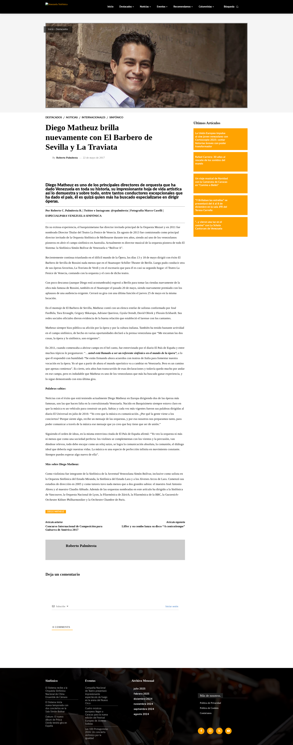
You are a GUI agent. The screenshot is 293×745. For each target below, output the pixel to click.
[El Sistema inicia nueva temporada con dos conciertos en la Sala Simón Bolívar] (73, 705)
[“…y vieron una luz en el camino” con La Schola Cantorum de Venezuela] (238, 227)
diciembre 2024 (143, 698)
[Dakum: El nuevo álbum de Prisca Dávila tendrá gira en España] (73, 719)
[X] (219, 731)
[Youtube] (228, 731)
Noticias (72, 117)
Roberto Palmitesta (67, 157)
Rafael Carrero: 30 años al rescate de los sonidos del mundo (210, 160)
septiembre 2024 (144, 709)
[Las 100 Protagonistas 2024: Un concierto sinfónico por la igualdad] (113, 732)
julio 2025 (139, 688)
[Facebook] (201, 731)
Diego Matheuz (55, 512)
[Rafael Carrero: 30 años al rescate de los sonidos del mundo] (238, 162)
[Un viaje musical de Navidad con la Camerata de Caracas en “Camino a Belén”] (238, 183)
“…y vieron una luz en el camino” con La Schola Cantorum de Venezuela (208, 225)
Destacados (62, 29)
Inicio (51, 29)
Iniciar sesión (171, 606)
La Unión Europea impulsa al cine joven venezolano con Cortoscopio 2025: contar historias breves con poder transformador (211, 140)
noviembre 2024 (143, 703)
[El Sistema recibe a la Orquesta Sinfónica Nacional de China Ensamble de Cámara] (73, 690)
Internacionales (93, 117)
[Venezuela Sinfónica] (68, 7)
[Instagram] (210, 731)
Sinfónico (116, 117)
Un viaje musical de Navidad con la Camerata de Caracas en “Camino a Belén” (211, 182)
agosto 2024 (141, 714)
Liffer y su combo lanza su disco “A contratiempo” (153, 526)
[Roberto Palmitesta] (49, 157)
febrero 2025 (141, 693)
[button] (231, 7)
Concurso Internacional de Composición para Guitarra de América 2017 (73, 528)
